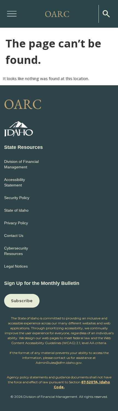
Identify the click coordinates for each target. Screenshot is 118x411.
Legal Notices (16, 266)
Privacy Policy (16, 223)
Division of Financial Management (21, 164)
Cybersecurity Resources (16, 251)
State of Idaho (16, 210)
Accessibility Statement (14, 182)
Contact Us (13, 235)
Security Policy (16, 197)
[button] (12, 13)
